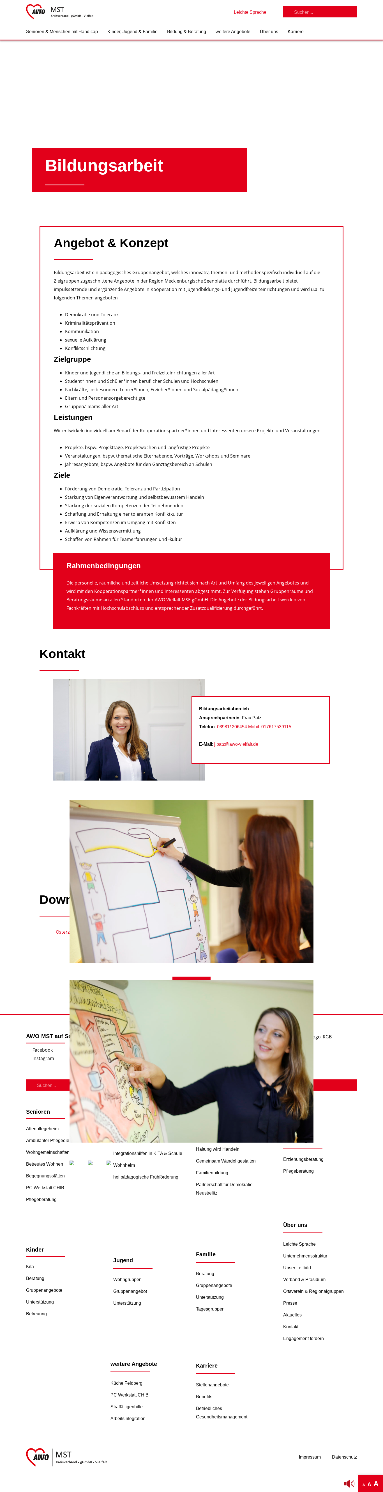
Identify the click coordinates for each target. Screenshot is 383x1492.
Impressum (310, 1457)
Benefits (204, 1396)
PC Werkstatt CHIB (45, 1187)
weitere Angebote (233, 31)
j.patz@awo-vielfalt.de (236, 744)
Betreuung (36, 1313)
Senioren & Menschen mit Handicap (62, 31)
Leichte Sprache (299, 1244)
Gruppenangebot (130, 1291)
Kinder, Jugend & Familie (132, 31)
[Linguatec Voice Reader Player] (349, 1483)
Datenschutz (344, 1457)
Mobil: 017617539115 (269, 726)
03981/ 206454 (232, 726)
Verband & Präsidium (304, 1279)
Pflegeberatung (41, 1199)
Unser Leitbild (297, 1267)
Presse (290, 1303)
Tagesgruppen (210, 1309)
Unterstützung (40, 1302)
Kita (30, 1266)
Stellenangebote (212, 1384)
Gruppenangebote (44, 1290)
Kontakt (290, 1326)
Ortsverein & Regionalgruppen (313, 1291)
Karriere (296, 31)
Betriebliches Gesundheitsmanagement (221, 1412)
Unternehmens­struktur (305, 1256)
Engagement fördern (303, 1338)
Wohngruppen (127, 1279)
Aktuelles (292, 1315)
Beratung (35, 1278)
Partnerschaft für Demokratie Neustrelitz (224, 1188)
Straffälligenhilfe (126, 1406)
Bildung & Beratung (186, 31)
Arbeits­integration (128, 1418)
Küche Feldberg (126, 1383)
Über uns (269, 31)
